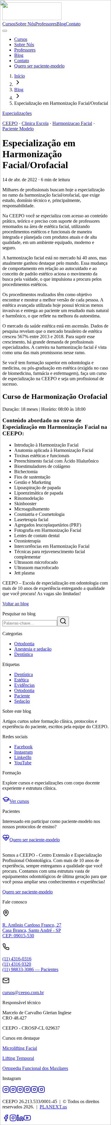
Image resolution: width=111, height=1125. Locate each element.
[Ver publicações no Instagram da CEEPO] (41, 1091)
